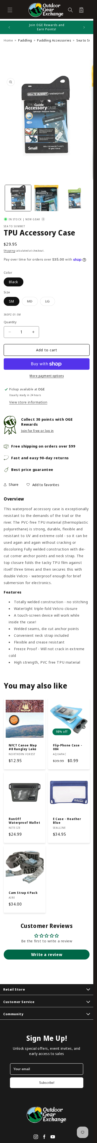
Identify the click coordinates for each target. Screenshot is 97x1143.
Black (13, 281)
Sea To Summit (14, 226)
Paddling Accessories (54, 40)
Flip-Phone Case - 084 (67, 747)
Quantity (10, 322)
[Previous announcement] (9, 27)
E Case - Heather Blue (67, 821)
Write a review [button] (46, 954)
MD (32, 302)
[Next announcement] (84, 27)
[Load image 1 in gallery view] (18, 198)
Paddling (25, 40)
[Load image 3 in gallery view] (75, 198)
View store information (28, 402)
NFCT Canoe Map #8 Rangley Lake (23, 747)
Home (8, 40)
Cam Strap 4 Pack (23, 893)
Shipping (9, 250)
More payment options (47, 376)
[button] (9, 9)
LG (50, 302)
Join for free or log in (37, 431)
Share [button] (14, 484)
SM (11, 301)
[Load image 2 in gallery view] (47, 198)
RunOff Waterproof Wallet (24, 821)
